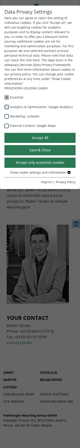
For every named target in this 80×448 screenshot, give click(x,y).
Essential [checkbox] (16, 97)
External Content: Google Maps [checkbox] (33, 125)
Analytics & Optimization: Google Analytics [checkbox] (41, 107)
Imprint (46, 182)
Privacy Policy (66, 182)
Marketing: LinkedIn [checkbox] (25, 116)
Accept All (40, 137)
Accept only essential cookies (40, 162)
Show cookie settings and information (38, 172)
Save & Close (40, 150)
